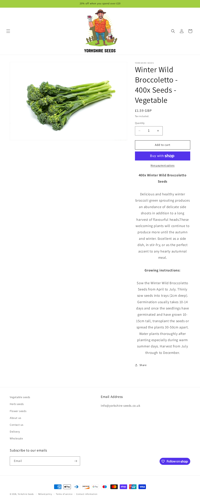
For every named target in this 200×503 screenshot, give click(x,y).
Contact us (16, 424)
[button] (8, 31)
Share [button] (143, 365)
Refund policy (45, 494)
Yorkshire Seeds (26, 494)
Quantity (140, 123)
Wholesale (16, 438)
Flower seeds (18, 411)
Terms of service (64, 494)
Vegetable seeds (20, 397)
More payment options (163, 165)
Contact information (86, 494)
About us (15, 418)
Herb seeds (17, 404)
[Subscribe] (75, 461)
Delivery (15, 431)
